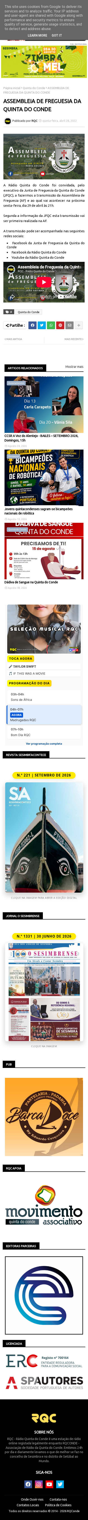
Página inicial (11, 87)
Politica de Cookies (58, 1505)
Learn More (37, 35)
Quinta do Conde (34, 87)
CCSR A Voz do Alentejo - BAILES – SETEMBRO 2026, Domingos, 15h (41, 438)
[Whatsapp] (51, 325)
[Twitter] (42, 325)
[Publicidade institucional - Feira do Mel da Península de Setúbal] (44, 62)
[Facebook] (32, 325)
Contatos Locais (28, 1505)
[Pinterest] (60, 325)
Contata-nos (58, 1499)
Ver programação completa (44, 743)
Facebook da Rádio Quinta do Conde (39, 252)
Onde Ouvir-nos (32, 1499)
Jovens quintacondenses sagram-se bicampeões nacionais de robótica (39, 511)
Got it (57, 35)
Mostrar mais (74, 366)
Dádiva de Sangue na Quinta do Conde (31, 582)
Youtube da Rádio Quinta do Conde (38, 257)
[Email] (69, 325)
